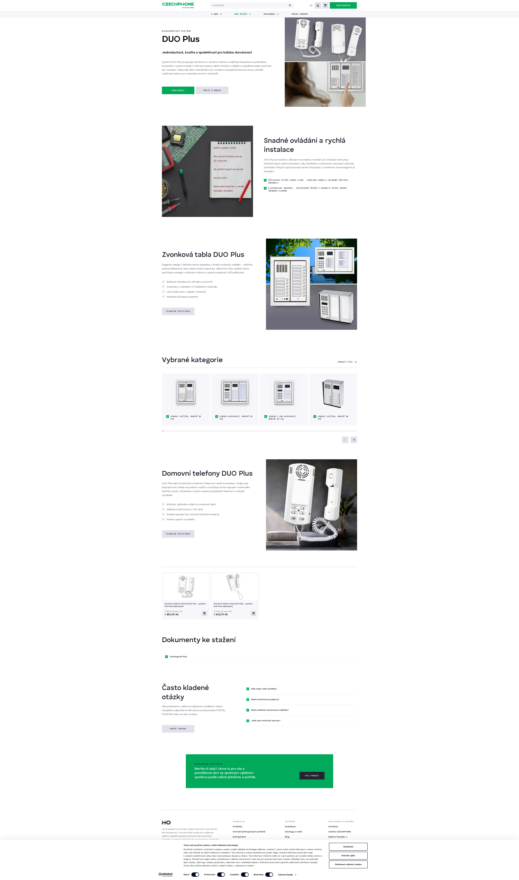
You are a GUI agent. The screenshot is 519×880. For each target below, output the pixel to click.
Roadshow (290, 827)
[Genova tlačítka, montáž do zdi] (186, 393)
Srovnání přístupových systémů (249, 832)
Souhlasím (348, 846)
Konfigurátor (239, 837)
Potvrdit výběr (348, 855)
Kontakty (333, 827)
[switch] (221, 874)
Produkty (237, 827)
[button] (311, 5)
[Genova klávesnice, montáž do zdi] (235, 393)
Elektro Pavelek (336, 837)
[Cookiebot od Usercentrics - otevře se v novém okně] (165, 875)
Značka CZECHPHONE (339, 832)
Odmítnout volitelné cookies (348, 864)
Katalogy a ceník (293, 832)
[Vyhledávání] (290, 5)
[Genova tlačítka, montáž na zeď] (333, 393)
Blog (287, 837)
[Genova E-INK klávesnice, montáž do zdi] (284, 393)
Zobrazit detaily (285, 875)
